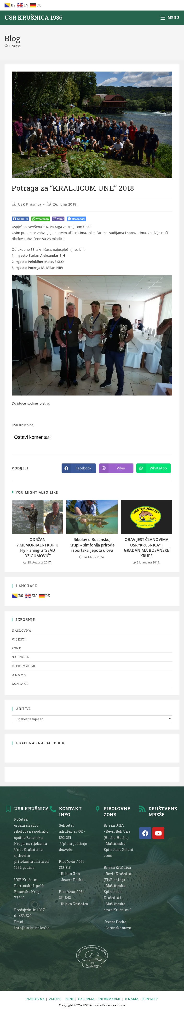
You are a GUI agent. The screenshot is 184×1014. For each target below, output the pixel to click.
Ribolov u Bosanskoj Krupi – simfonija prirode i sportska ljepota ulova (92, 545)
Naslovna (21, 630)
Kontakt (20, 683)
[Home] (6, 46)
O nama (19, 675)
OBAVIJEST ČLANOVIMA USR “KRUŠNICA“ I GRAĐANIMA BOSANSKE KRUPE (146, 547)
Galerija (20, 657)
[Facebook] (145, 833)
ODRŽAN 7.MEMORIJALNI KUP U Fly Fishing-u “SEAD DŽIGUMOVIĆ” (37, 547)
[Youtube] (158, 833)
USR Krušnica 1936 (34, 17)
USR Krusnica (29, 204)
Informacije (24, 666)
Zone (16, 648)
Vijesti (16, 46)
